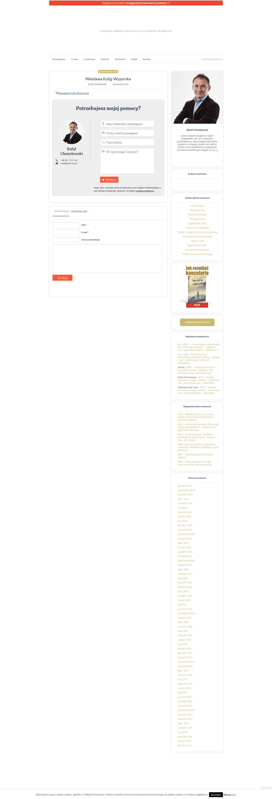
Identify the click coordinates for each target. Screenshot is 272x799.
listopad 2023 (185, 529)
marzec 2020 (184, 639)
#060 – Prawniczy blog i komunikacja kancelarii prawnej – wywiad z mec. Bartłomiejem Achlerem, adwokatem (199, 358)
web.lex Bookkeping (98, 772)
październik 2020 (186, 613)
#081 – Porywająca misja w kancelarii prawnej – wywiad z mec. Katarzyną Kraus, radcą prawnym (196, 370)
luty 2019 (182, 692)
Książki (134, 59)
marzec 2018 (184, 740)
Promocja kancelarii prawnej (197, 236)
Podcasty (105, 59)
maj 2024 (182, 507)
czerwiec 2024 (185, 503)
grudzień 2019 (185, 652)
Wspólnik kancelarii (197, 245)
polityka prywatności (145, 191)
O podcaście (89, 59)
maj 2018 (182, 732)
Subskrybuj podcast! (197, 322)
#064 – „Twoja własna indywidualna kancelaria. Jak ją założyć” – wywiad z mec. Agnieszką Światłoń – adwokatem (199, 347)
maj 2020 (182, 630)
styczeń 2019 (184, 696)
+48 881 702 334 (68, 160)
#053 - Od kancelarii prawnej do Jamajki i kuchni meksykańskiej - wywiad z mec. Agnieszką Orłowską (198, 427)
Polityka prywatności (200, 769)
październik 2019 (186, 661)
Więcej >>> (230, 794)
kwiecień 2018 (185, 736)
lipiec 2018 (183, 723)
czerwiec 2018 (185, 727)
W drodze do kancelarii (136, 25)
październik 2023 (186, 534)
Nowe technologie (197, 214)
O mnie (74, 59)
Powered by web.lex (212, 59)
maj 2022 (182, 578)
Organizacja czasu (197, 223)
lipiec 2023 (183, 542)
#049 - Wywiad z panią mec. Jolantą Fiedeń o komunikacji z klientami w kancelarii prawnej (196, 417)
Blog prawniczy (197, 210)
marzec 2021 (184, 600)
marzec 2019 (184, 688)
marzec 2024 (184, 516)
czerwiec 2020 (185, 626)
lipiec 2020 (183, 622)
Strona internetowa (90, 239)
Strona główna (58, 59)
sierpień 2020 (185, 617)
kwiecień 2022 (185, 582)
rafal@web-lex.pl (68, 163)
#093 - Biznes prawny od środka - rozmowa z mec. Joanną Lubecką (195, 463)
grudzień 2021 (185, 586)
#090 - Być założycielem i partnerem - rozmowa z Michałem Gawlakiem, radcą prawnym (198, 447)
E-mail (85, 232)
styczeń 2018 (184, 745)
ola (179, 354)
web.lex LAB (197, 240)
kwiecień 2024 (185, 512)
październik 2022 (186, 560)
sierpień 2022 (185, 564)
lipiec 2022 (183, 569)
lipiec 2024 (183, 498)
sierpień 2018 (185, 718)
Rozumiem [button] (216, 794)
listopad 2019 (185, 657)
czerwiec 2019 (185, 674)
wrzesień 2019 (185, 666)
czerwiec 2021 (185, 595)
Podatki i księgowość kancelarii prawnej (197, 232)
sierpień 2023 (185, 538)
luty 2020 (182, 644)
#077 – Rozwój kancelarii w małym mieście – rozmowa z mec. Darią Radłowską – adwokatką (199, 380)
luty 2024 (182, 520)
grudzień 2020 (185, 608)
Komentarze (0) (121, 84)
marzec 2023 (184, 547)
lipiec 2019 (183, 670)
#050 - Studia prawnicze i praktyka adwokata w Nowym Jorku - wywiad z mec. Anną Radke (197, 437)
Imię (84, 224)
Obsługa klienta (197, 218)
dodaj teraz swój (79, 211)
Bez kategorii (197, 205)
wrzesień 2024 (185, 494)
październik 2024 (186, 490)
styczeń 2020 (184, 648)
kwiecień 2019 (185, 683)
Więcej (213, 149)
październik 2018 (186, 710)
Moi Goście (120, 59)
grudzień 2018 (185, 701)
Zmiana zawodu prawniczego (197, 254)
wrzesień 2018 (185, 714)
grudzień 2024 (185, 485)
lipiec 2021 (183, 591)
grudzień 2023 (185, 525)
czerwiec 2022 (185, 573)
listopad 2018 (185, 705)
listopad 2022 (185, 556)
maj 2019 (182, 679)
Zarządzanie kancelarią (197, 249)
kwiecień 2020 (185, 635)
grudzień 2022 (185, 551)
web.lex (92, 769)
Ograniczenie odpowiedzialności (206, 772)
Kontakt (146, 59)
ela (179, 344)
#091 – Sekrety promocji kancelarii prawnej (195, 456)
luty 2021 (182, 604)
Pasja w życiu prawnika (197, 227)
